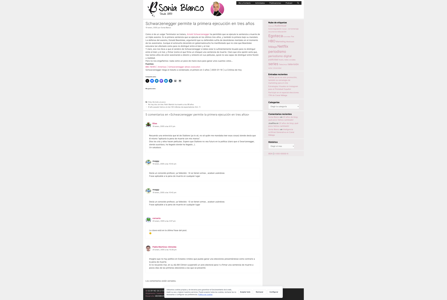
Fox (292, 36)
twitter (270, 68)
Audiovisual (280, 25)
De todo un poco (159, 102)
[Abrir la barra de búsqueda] (298, 3)
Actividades (260, 3)
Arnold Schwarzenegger (198, 34)
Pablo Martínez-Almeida (164, 247)
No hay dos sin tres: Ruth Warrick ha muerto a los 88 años (171, 104)
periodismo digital (280, 56)
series (273, 64)
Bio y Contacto (245, 3)
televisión (293, 64)
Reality (281, 60)
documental (272, 32)
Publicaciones (275, 3)
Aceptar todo (245, 292)
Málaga (272, 46)
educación (281, 32)
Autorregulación (275, 29)
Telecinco (283, 64)
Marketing (281, 41)
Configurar (273, 292)
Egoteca (275, 36)
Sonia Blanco (274, 117)
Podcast (289, 3)
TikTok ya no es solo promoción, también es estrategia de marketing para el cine (282, 80)
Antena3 (271, 26)
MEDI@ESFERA (161, 296)
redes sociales (290, 60)
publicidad (273, 59)
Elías (154, 123)
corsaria (156, 218)
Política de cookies (205, 294)
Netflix (282, 46)
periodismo (277, 51)
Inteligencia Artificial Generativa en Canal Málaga (281, 132)
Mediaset (290, 42)
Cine (150, 102)
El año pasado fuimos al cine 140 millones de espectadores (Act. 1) (174, 107)
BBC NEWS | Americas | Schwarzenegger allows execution (173, 67)
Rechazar (259, 292)
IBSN (270, 153)
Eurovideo (287, 37)
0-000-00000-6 (281, 153)
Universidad (277, 68)
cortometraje (293, 29)
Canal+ (284, 29)
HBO (271, 41)
